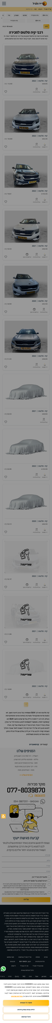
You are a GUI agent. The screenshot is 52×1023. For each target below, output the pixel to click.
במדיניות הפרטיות (16, 996)
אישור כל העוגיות (26, 1003)
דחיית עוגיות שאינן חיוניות (26, 1010)
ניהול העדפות (26, 1017)
